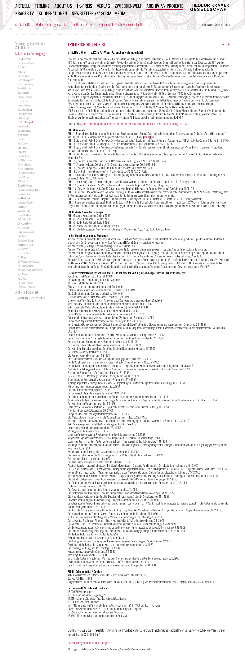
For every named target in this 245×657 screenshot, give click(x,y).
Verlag (103, 5)
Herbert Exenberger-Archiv (51, 24)
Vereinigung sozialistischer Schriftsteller (30, 45)
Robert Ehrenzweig (25, 84)
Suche (227, 25)
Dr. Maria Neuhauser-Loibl (28, 190)
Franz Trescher (24, 253)
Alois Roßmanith (24, 219)
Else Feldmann (23, 92)
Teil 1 (146, 137)
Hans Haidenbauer (25, 114)
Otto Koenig (22, 147)
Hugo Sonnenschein (26, 232)
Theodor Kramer (24, 156)
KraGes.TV (24, 13)
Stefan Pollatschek (25, 215)
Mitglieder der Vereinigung (30, 53)
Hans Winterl (23, 278)
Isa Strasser (23, 249)
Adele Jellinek (23, 135)
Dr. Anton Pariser (25, 194)
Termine (42, 5)
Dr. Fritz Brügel (24, 76)
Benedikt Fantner (24, 88)
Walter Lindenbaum (25, 168)
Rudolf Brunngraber (26, 80)
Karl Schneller (23, 228)
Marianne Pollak (24, 211)
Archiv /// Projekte (164, 5)
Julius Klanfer (23, 143)
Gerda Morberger (25, 185)
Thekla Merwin (23, 177)
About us (63, 5)
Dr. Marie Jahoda (24, 130)
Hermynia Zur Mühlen (26, 287)
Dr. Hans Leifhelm (25, 164)
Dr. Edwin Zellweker (25, 283)
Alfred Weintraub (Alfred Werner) (31, 270)
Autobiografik (106, 24)
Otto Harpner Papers (82, 24)
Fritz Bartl (21, 67)
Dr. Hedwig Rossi (25, 223)
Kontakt (218, 25)
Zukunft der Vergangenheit (30, 297)
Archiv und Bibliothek (26, 292)
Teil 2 (153, 137)
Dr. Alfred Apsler (24, 59)
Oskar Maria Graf (25, 109)
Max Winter (22, 274)
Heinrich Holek (23, 126)
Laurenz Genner (24, 105)
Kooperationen (53, 13)
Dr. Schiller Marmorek (26, 173)
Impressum (207, 25)
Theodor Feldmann (25, 97)
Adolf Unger (22, 257)
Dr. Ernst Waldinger (25, 266)
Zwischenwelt (128, 5)
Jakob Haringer (24, 118)
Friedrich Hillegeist (25, 122)
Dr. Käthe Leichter (25, 160)
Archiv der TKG (23, 24)
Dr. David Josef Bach (26, 63)
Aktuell (22, 5)
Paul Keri (21, 139)
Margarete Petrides (25, 202)
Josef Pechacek (24, 198)
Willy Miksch (23, 181)
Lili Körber (22, 152)
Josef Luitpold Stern (25, 245)
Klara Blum (22, 71)
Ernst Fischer (23, 101)
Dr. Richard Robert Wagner (29, 261)
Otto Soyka (22, 236)
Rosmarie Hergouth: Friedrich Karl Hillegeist (89, 643)
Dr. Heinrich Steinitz (25, 240)
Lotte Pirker (22, 206)
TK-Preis (84, 5)
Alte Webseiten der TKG (131, 24)
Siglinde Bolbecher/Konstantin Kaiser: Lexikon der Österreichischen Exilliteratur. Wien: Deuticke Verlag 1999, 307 (134, 124)
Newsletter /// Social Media (98, 13)
